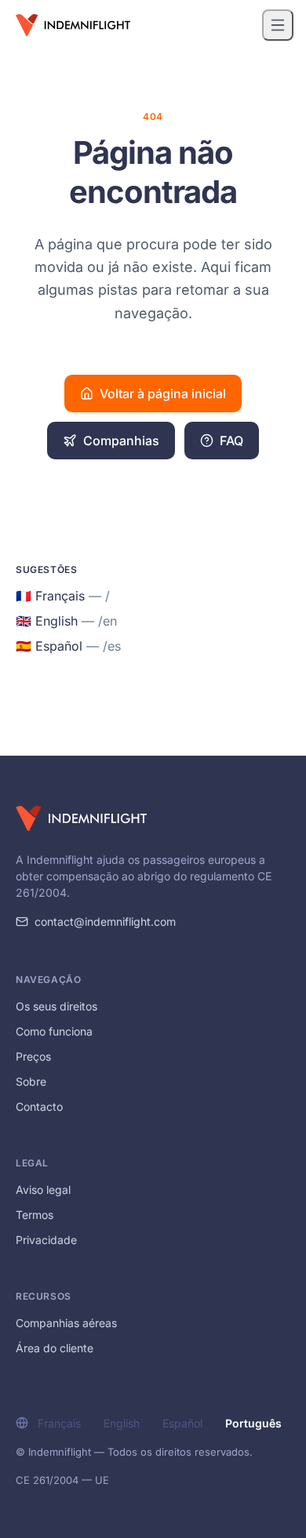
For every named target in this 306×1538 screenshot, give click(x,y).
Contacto (39, 1106)
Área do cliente (54, 1348)
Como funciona (54, 1031)
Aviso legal (43, 1189)
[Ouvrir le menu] (277, 25)
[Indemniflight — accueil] (73, 25)
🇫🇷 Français (63, 596)
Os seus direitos (56, 1006)
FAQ (231, 440)
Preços (33, 1056)
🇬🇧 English (66, 621)
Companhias (121, 440)
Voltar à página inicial (163, 393)
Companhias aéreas (66, 1322)
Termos (34, 1214)
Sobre (31, 1081)
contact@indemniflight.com (105, 921)
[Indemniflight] (81, 818)
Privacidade (46, 1239)
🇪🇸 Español (68, 646)
